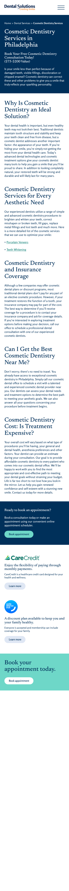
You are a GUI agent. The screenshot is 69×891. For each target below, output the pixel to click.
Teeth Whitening (16, 249)
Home (7, 23)
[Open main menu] (61, 7)
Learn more (15, 586)
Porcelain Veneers (17, 242)
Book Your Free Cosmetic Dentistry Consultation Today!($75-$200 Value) (30, 57)
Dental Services (22, 23)
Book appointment (19, 534)
